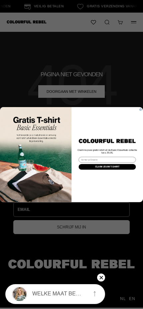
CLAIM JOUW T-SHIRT (107, 166)
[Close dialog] (141, 109)
